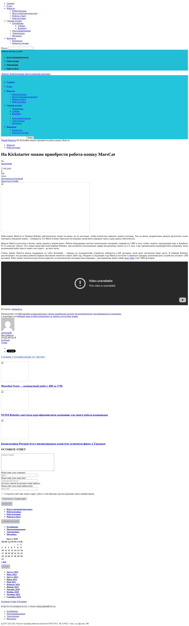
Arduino (21, 26)
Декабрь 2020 (13, 589)
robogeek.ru (17, 309)
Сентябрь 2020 (14, 597)
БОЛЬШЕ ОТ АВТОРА (33, 357)
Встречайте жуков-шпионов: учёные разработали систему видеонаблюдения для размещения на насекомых (70, 314)
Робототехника (19, 11)
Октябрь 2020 (13, 594)
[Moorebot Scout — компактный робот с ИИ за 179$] (15, 380)
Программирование (21, 31)
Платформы (17, 23)
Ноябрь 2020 (13, 592)
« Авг (3, 562)
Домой (4, 140)
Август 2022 (12, 572)
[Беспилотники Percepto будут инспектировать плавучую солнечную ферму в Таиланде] (15, 438)
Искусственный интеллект (24, 13)
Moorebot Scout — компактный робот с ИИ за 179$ (32, 386)
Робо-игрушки (19, 18)
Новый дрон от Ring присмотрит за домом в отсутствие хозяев (48, 316)
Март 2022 (12, 574)
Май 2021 (11, 582)
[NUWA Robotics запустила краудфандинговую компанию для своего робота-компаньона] (15, 409)
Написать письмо (20, 43)
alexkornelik (6, 163)
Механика (17, 36)
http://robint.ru (7, 335)
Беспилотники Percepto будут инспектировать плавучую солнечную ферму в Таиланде (53, 443)
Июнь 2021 (12, 579)
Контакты (11, 38)
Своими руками (14, 21)
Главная (10, 3)
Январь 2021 (13, 587)
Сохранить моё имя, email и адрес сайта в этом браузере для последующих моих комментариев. (49, 494)
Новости (11, 8)
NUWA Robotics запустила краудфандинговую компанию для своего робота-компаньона (54, 414)
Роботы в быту (19, 16)
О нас (9, 6)
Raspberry (22, 28)
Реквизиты (17, 41)
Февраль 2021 (13, 584)
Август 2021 (12, 577)
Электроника (18, 33)
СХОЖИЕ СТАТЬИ (11, 357)
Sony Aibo (129, 258)
